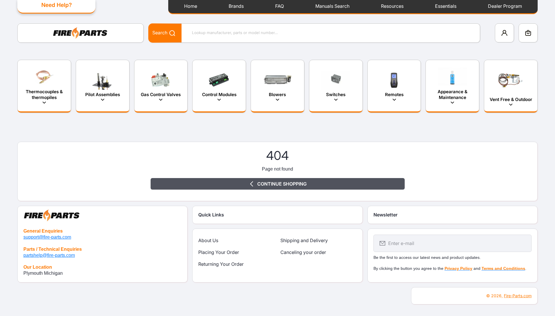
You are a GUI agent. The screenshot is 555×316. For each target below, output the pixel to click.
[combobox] (314, 33)
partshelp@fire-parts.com (49, 255)
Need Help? (56, 4)
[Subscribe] (523, 243)
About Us (208, 240)
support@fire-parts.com (47, 237)
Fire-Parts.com (518, 295)
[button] (528, 33)
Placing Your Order (218, 252)
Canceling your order (303, 252)
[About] (102, 214)
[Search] (169, 33)
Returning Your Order (221, 264)
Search (159, 32)
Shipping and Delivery (304, 240)
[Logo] (80, 33)
